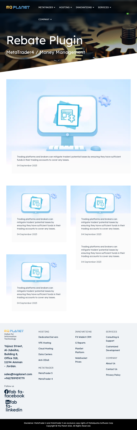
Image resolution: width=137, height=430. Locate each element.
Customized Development (113, 348)
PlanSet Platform (79, 350)
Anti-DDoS (43, 360)
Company (43, 19)
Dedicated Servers (48, 337)
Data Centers (45, 354)
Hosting (64, 7)
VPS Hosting (44, 342)
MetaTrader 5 (45, 373)
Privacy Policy (113, 375)
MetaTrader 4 (45, 379)
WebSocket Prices (81, 360)
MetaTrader (45, 7)
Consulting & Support (112, 339)
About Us (110, 363)
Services (103, 7)
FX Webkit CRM (83, 337)
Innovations (84, 7)
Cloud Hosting (45, 348)
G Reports (80, 342)
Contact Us (111, 369)
